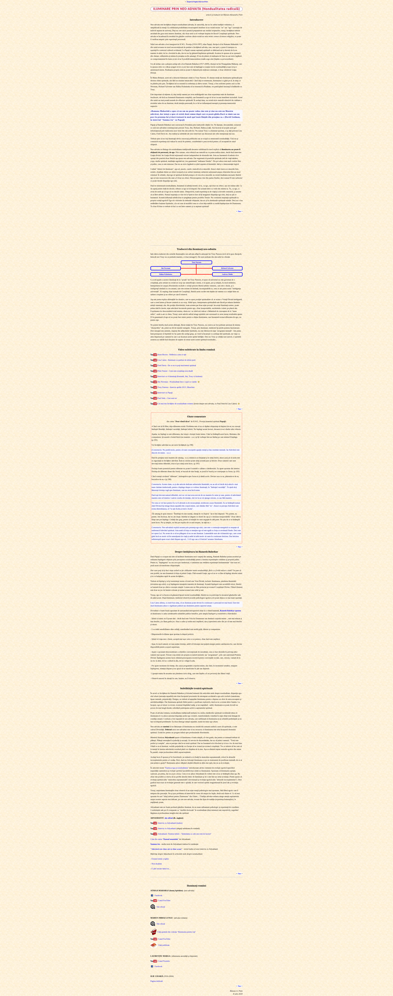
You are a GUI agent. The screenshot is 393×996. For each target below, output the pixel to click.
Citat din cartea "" (164, 839)
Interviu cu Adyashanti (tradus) (170, 823)
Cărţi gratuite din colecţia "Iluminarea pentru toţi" (176, 932)
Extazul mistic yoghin (160, 859)
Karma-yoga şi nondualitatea (176, 768)
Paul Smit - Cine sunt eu (167, 398)
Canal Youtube (164, 961)
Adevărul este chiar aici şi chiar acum (166, 849)
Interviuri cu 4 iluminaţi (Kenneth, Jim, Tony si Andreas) (180, 376)
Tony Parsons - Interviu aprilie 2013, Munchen (176, 387)
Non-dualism (157, 864)
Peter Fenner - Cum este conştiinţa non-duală (175, 371)
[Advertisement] (196, 229)
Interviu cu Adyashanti (167, 828)
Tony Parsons (196, 262)
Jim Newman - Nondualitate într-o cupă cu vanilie (177, 382)
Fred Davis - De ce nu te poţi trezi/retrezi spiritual (177, 365)
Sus (239, 211)
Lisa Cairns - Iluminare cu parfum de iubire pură (176, 360)
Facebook (158, 895)
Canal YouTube (164, 900)
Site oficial (161, 907)
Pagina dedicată (156, 981)
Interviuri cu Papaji (165, 393)
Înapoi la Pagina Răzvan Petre (197, 2)
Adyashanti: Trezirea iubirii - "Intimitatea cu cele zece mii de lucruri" (184, 834)
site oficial (169, 818)
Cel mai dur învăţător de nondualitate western (175, 404)
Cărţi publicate (163, 945)
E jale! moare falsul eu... (161, 869)
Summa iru (155, 844)
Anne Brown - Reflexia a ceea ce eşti (172, 354)
